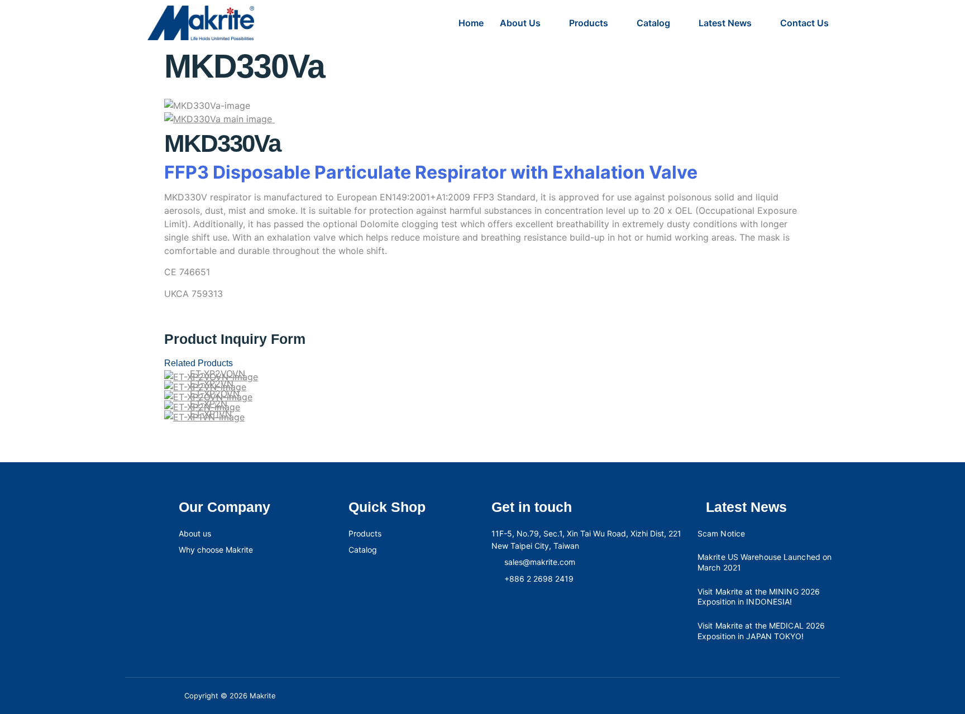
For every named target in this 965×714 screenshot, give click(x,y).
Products (588, 22)
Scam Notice (721, 533)
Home (471, 22)
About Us (520, 22)
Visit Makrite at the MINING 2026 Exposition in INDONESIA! (759, 597)
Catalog (653, 22)
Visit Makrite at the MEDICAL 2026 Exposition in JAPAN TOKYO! (761, 631)
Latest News (725, 22)
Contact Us (804, 22)
